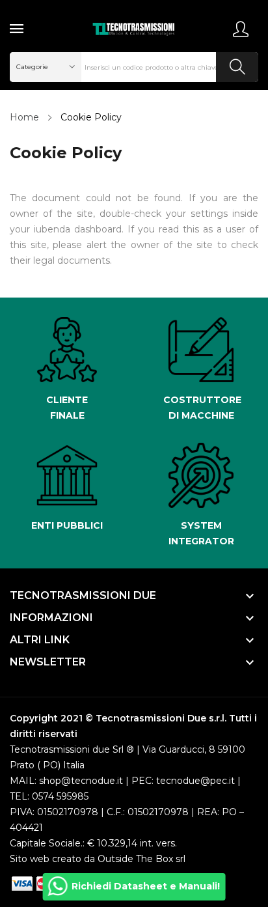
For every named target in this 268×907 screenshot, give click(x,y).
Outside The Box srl (141, 859)
